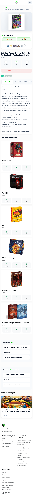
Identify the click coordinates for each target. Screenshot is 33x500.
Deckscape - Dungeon (8, 441)
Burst (3, 438)
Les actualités (6, 477)
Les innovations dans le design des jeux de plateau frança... (23, 463)
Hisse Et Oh (5, 446)
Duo (3, 76)
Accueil (2, 7)
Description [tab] (8, 81)
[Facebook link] (6, 492)
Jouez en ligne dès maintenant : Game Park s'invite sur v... (24, 448)
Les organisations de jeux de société (8, 486)
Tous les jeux (9, 7)
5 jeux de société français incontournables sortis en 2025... (23, 456)
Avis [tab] (18, 81)
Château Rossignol (7, 443)
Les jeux (4, 475)
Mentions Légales (6, 428)
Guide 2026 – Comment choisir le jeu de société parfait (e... (24, 442)
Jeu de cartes (9, 76)
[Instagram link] (3, 492)
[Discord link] (9, 492)
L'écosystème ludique (8, 482)
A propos (4, 480)
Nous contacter (6, 489)
